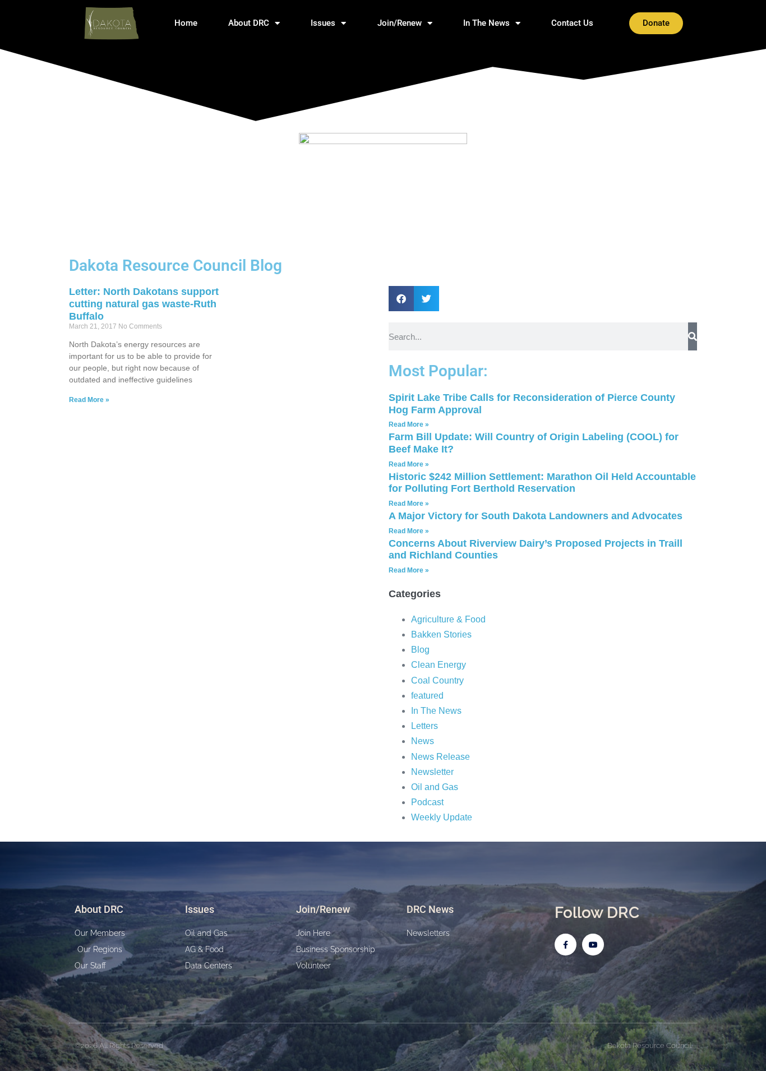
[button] (401, 298)
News (422, 741)
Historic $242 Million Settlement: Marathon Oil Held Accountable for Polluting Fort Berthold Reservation (542, 483)
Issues (323, 23)
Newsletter (432, 772)
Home (185, 23)
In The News (486, 23)
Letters (424, 726)
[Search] (692, 336)
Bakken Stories (441, 634)
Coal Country (437, 680)
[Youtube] (593, 944)
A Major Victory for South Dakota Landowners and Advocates (535, 515)
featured (427, 695)
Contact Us (572, 23)
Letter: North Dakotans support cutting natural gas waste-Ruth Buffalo (144, 303)
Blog (420, 649)
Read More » (89, 400)
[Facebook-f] (565, 944)
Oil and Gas (434, 787)
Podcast (427, 802)
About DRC (248, 23)
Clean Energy (438, 665)
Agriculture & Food (448, 619)
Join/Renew (399, 23)
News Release (440, 756)
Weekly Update (441, 817)
